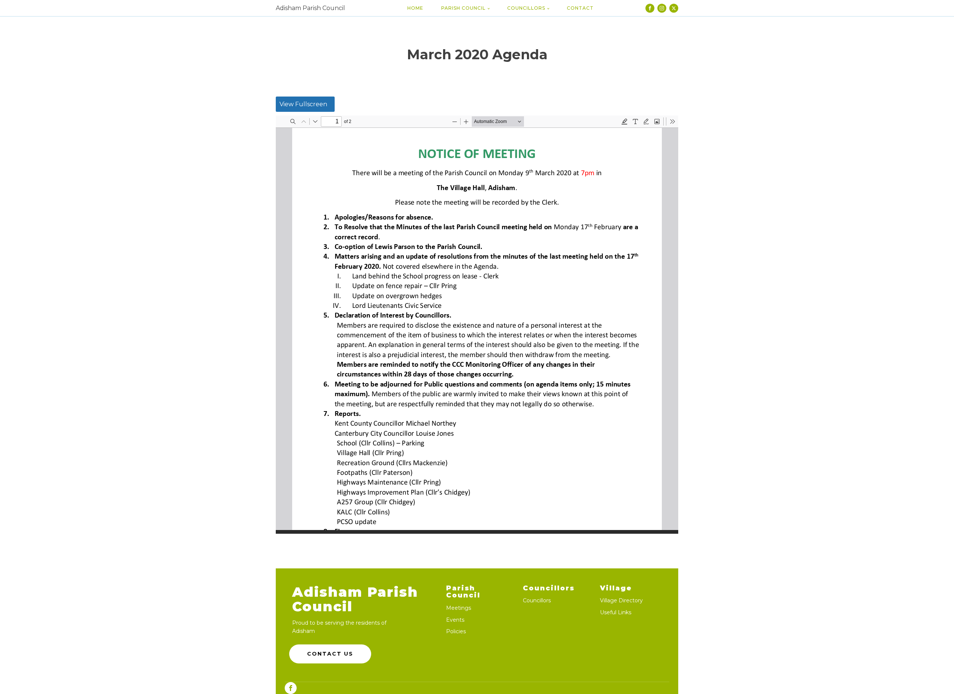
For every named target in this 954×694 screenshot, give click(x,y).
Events (455, 620)
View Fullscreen (303, 104)
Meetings (458, 608)
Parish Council (463, 8)
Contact (580, 8)
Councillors (526, 8)
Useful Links (615, 612)
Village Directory (621, 600)
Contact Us (330, 653)
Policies (456, 631)
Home (415, 8)
